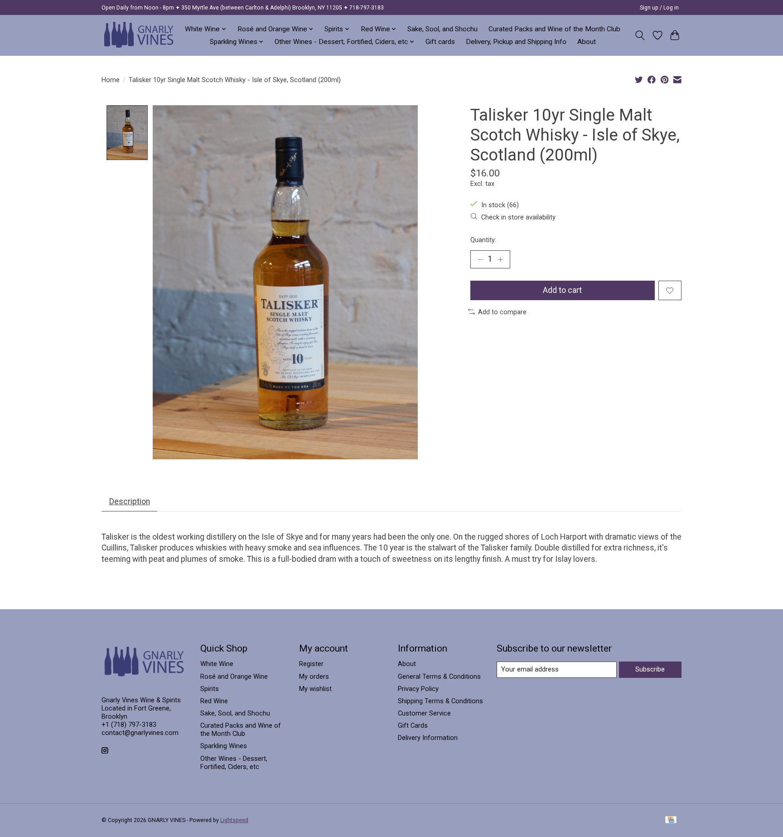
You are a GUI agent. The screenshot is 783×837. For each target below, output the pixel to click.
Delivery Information (428, 738)
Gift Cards (413, 725)
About (586, 42)
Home (111, 80)
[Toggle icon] (640, 35)
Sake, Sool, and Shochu (442, 29)
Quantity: (483, 240)
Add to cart (562, 290)
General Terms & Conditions (439, 676)
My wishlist (315, 689)
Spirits (209, 689)
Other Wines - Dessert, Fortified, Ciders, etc (233, 762)
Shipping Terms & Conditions (440, 701)
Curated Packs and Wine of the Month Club (554, 29)
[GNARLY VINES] (139, 35)
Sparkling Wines (223, 746)
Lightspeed (234, 820)
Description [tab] (129, 501)
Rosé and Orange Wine (234, 676)
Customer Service (424, 713)
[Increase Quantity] (500, 259)
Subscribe (650, 669)
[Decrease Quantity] (480, 259)
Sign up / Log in (659, 8)
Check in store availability (518, 217)
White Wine (216, 664)
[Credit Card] (671, 820)
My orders (314, 676)
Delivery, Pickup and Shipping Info (516, 42)
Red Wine (214, 701)
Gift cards (440, 42)
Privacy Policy (418, 689)
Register (311, 664)
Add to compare (502, 312)
